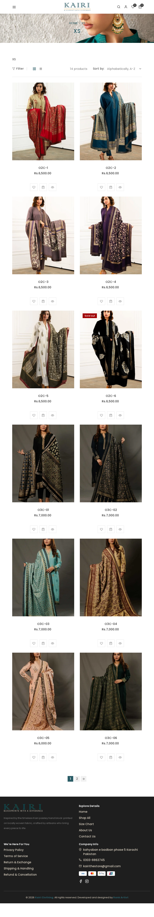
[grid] (34, 68)
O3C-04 (111, 624)
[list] (40, 68)
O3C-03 (43, 624)
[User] (126, 7)
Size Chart (86, 824)
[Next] (83, 779)
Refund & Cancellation (20, 875)
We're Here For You (16, 844)
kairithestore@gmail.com (102, 866)
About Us (85, 830)
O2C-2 (111, 168)
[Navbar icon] (14, 7)
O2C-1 (43, 168)
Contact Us (87, 836)
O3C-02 (111, 510)
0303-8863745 (94, 860)
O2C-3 (43, 282)
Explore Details (89, 806)
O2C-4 (111, 282)
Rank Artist (120, 897)
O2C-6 (111, 396)
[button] (118, 7)
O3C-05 (43, 738)
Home (73, 23)
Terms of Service (16, 856)
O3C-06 (111, 738)
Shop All (84, 818)
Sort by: (98, 68)
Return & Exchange (17, 862)
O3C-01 (43, 510)
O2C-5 (43, 396)
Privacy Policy (14, 850)
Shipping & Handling (19, 868)
